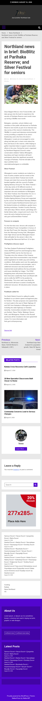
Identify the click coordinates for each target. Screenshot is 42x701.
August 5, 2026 (10, 417)
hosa (7, 79)
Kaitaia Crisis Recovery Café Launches (20, 367)
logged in (16, 469)
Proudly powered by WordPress (18, 696)
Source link (8, 330)
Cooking (7, 585)
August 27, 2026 (10, 370)
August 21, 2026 (10, 384)
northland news (9, 633)
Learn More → (21, 449)
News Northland (28, 79)
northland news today (22, 633)
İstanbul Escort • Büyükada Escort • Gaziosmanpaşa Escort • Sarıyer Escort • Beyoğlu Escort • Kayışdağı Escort (18, 551)
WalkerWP (26, 698)
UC (5, 591)
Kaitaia (6, 587)
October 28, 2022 (16, 79)
